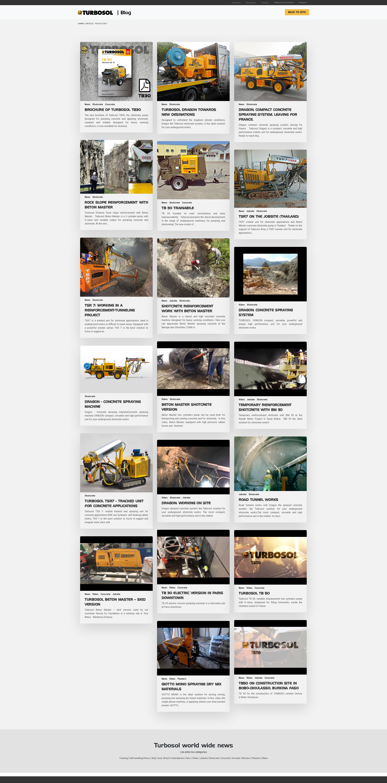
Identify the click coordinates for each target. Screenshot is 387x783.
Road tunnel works (258, 499)
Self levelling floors (140, 758)
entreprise (236, 3)
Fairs (188, 758)
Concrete (110, 104)
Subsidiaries (177, 758)
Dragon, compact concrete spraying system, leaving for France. (268, 114)
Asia (160, 758)
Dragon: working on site (186, 503)
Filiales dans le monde (284, 2)
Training (123, 758)
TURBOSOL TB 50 (254, 593)
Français (303, 2)
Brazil (167, 758)
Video (242, 305)
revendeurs (251, 3)
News (87, 104)
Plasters (181, 679)
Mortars (246, 758)
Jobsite (250, 211)
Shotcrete (97, 104)
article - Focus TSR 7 (96, 23)
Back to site (297, 12)
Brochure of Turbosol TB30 (113, 109)
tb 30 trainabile (178, 208)
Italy (154, 758)
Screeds (236, 758)
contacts (265, 3)
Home (81, 23)
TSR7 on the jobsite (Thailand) (269, 216)
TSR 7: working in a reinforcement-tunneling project (110, 310)
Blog (125, 12)
